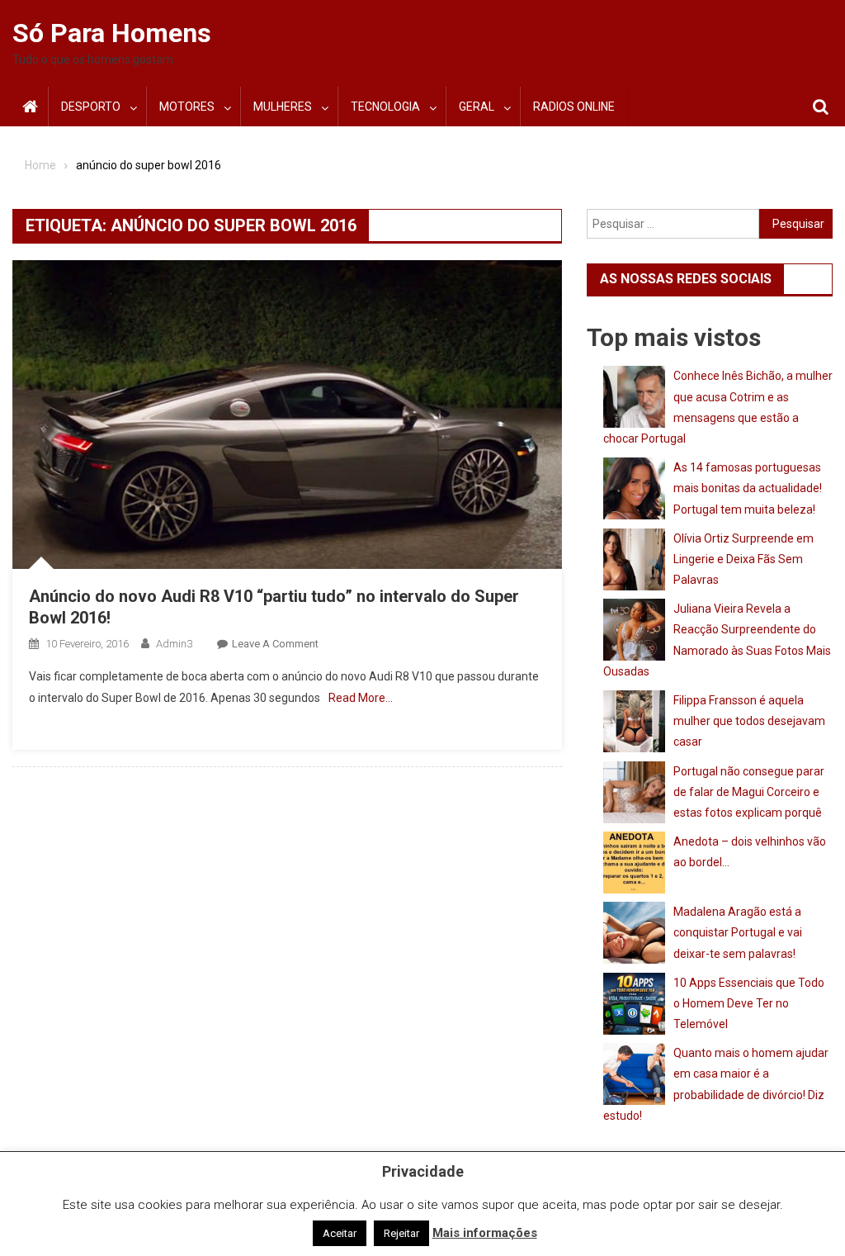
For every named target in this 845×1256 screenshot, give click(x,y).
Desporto (90, 106)
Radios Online (574, 106)
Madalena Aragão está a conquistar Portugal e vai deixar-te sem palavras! (737, 932)
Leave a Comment (275, 643)
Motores (187, 106)
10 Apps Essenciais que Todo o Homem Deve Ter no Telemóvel (748, 1003)
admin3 (174, 643)
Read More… (360, 697)
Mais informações (484, 1232)
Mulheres (282, 106)
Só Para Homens (111, 33)
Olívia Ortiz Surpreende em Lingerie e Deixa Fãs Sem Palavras (743, 559)
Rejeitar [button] (401, 1233)
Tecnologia (385, 106)
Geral (476, 106)
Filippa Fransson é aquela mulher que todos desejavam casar (749, 721)
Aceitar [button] (339, 1233)
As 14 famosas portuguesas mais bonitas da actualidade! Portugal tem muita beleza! (747, 488)
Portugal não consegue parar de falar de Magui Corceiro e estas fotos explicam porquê (748, 792)
